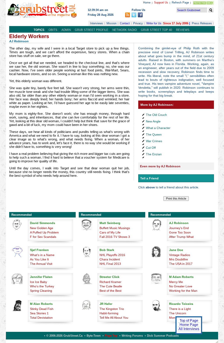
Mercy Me (176, 282)
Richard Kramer (110, 282)
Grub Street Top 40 (156, 30)
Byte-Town (94, 335)
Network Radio (124, 30)
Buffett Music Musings (115, 228)
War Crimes (154, 141)
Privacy (138, 23)
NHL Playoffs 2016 (112, 255)
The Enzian (154, 154)
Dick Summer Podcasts (163, 335)
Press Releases (202, 23)
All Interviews (188, 329)
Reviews (182, 30)
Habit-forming (109, 313)
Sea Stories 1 (39, 313)
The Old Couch (156, 115)
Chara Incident (110, 259)
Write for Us (153, 23)
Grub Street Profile (91, 30)
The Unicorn (177, 313)
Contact (125, 23)
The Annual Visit (41, 263)
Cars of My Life (110, 232)
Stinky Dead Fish (41, 309)
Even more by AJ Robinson (160, 166)
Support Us (161, 2)
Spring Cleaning (41, 290)
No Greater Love (180, 286)
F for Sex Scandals (43, 237)
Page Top (111, 335)
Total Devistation (41, 317)
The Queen (154, 134)
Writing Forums (132, 335)
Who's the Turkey (42, 286)
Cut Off (151, 147)
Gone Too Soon (180, 232)
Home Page (189, 325)
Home (146, 2)
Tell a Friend (149, 178)
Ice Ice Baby (38, 282)
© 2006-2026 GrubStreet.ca (64, 335)
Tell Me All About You (114, 317)
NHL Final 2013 (110, 263)
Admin (66, 30)
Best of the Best (110, 290)
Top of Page (189, 320)
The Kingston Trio (112, 309)
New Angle (153, 121)
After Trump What (181, 237)
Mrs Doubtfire (178, 259)
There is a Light (180, 309)
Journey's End (179, 228)
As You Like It (39, 259)
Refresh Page (180, 2)
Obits (53, 30)
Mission (111, 23)
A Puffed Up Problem (44, 232)
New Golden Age (41, 228)
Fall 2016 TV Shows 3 (115, 237)
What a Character (158, 128)
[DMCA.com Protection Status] (202, 3)
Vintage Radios (179, 255)
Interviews (96, 23)
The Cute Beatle (111, 286)
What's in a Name (42, 255)
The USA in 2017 (180, 263)
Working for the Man (183, 290)
